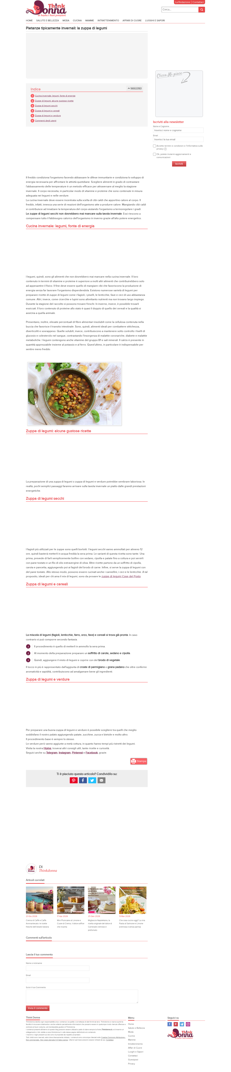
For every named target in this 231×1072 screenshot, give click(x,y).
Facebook (92, 752)
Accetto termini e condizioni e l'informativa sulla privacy (180, 147)
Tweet (92, 780)
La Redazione (182, 2)
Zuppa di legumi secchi (46, 105)
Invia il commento (37, 1008)
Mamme (89, 20)
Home (29, 20)
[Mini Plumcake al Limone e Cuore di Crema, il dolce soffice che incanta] (70, 900)
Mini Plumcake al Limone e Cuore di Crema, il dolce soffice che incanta (70, 923)
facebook (83, 780)
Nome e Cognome (161, 126)
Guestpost (133, 1059)
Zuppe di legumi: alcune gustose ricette (54, 100)
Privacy (131, 1063)
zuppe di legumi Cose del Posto (121, 576)
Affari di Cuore (132, 20)
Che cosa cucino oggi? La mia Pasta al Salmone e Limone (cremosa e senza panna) (132, 923)
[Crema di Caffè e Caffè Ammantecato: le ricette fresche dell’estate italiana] (39, 900)
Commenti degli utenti (45, 120)
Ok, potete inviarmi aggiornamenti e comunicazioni (174, 156)
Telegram (52, 752)
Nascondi (136, 88)
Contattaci (198, 2)
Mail (101, 780)
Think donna (47, 8)
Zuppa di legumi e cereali (47, 110)
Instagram (65, 752)
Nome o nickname (34, 963)
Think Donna (181, 1034)
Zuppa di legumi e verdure (48, 115)
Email (28, 975)
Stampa (141, 761)
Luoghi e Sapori (155, 20)
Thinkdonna (48, 870)
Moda (66, 20)
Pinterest (77, 752)
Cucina (77, 20)
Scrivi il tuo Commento (36, 987)
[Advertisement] (86, 56)
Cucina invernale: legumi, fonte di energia (55, 95)
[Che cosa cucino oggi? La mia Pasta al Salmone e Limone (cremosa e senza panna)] (132, 900)
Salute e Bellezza (47, 20)
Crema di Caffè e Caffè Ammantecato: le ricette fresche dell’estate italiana (37, 923)
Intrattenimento (108, 20)
